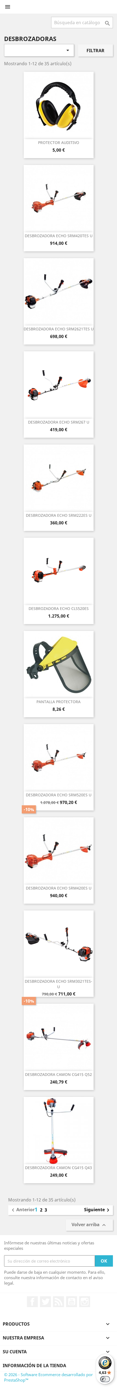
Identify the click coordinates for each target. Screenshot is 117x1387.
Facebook (32, 1301)
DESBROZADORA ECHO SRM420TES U (59, 235)
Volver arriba (89, 1225)
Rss (58, 1301)
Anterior (22, 1210)
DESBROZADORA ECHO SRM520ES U (58, 794)
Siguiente (97, 1210)
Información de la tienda (34, 1366)
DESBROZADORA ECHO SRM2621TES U (59, 328)
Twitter (45, 1301)
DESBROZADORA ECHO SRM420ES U (58, 888)
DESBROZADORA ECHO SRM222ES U (58, 515)
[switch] (105, 1379)
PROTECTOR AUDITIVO (58, 142)
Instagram (84, 1301)
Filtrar (95, 51)
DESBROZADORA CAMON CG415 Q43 (58, 1167)
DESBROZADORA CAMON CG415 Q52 (58, 1074)
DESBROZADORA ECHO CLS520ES (59, 608)
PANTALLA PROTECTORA (58, 701)
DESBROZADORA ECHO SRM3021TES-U (58, 984)
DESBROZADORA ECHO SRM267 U (58, 422)
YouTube (71, 1301)
